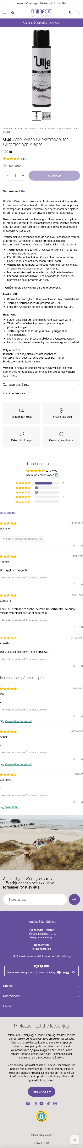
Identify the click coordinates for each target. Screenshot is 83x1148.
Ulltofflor (18, 128)
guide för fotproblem (41, 1080)
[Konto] (70, 12)
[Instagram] (34, 1103)
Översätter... (12, 807)
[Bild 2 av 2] (46, 116)
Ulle (22, 191)
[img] (8, 523)
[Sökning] (12, 12)
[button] (11, 158)
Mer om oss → (41, 1091)
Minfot (45, 1142)
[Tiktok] (48, 1103)
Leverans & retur (19, 384)
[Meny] (4, 12)
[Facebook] (28, 1103)
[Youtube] (41, 1103)
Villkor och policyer (41, 1135)
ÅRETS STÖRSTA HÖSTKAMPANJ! (41, 22)
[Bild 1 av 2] (36, 116)
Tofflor (6, 128)
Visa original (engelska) (18, 721)
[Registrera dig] (74, 899)
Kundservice (16, 393)
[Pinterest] (55, 1103)
